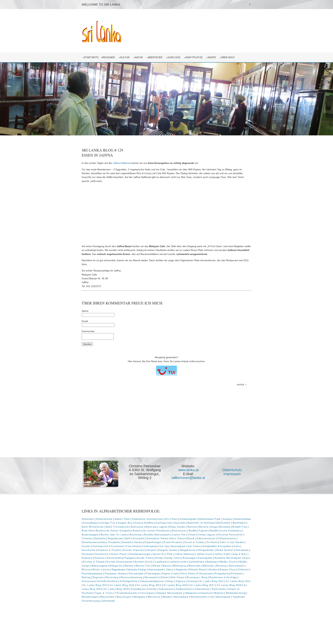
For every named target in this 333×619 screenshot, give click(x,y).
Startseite (91, 57)
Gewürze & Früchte (109, 550)
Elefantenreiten (226, 538)
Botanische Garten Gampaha (113, 530)
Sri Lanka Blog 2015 (149, 585)
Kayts (247, 558)
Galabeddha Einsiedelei (217, 546)
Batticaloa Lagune (157, 527)
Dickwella (138, 538)
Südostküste (166, 589)
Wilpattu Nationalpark (176, 597)
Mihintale (208, 565)
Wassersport (124, 597)
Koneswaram (125, 561)
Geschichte (88, 550)
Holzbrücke (102, 554)
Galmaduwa (150, 546)
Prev (232, 128)
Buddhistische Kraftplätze (226, 530)
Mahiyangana (100, 565)
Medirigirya (180, 565)
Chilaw (191, 534)
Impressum (232, 474)
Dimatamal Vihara (157, 538)
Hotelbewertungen (140, 554)
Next (247, 128)
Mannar (129, 565)
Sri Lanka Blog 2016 (175, 585)
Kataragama (205, 558)
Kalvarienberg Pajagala (121, 558)
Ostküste (243, 569)
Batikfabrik (239, 523)
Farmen (86, 546)
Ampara (227, 519)
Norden (213, 569)
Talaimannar (202, 589)
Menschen (195, 565)
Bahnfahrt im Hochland (201, 523)
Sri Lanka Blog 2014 (122, 585)
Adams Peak (122, 519)
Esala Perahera (173, 542)
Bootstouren (179, 530)
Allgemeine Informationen (147, 519)
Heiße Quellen (224, 550)
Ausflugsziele (163, 523)
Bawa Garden (177, 527)
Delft (128, 538)
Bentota (192, 527)
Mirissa (86, 569)
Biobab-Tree (239, 527)
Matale (156, 565)
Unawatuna (205, 593)
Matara (167, 565)
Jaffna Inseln (205, 554)
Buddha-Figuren (198, 530)
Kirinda (111, 561)
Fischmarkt (117, 546)
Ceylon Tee (178, 534)
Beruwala (224, 527)
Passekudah (136, 573)
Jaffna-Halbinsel (122, 163)
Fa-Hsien (212, 542)
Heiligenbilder (205, 550)
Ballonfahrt (224, 523)
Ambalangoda (188, 519)
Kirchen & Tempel (94, 561)
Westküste (154, 597)
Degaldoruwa (115, 538)
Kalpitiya (87, 558)
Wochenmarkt (199, 597)
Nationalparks (156, 569)
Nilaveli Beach (198, 569)
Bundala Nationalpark (157, 534)
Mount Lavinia (101, 569)
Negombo (181, 569)
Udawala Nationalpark (169, 593)
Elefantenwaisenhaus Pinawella (101, 542)
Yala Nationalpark (220, 597)
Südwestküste (184, 589)
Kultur (125, 57)
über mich (228, 57)
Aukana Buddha (143, 523)
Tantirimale (218, 589)
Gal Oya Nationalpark (173, 546)
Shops (212, 57)
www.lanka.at (188, 470)
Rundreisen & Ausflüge (223, 577)
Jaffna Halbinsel (185, 554)
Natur (139, 57)
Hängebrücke (187, 550)
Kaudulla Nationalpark (228, 558)
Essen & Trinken (195, 542)
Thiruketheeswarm (126, 593)
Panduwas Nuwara (116, 573)
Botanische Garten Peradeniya (151, 530)
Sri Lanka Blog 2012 (238, 581)
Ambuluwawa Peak (209, 519)
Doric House (177, 538)
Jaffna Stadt (222, 554)
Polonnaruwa (205, 573)
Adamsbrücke (104, 519)
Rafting (86, 577)
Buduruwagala (90, 534)
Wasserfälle (107, 597)
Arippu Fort (109, 523)
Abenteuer (156, 57)
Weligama (140, 597)
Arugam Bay (125, 523)
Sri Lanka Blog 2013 (95, 585)
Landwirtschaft (178, 561)
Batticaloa (137, 527)
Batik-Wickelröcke (93, 527)
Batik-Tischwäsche (117, 527)
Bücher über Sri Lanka (114, 534)
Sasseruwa (88, 581)
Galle (236, 546)
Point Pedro (188, 573)
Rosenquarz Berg (196, 577)
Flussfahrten (134, 546)
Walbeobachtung (236, 593)
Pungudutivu (222, 573)
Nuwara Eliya (228, 569)
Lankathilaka (196, 561)
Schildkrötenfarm (107, 581)
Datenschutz (232, 470)
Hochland (87, 554)
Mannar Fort (143, 565)
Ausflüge (174, 57)
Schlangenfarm (129, 581)
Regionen (109, 57)
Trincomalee (146, 593)
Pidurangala (153, 573)
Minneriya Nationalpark (230, 565)
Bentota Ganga (208, 527)
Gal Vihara (194, 546)
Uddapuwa (191, 593)
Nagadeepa (118, 569)
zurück (240, 384)
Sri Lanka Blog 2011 (211, 581)
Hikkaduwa (241, 550)
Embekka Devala (132, 542)
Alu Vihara (171, 519)
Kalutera (100, 558)
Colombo (87, 538)
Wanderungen (90, 597)
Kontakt (139, 561)
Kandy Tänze (173, 558)
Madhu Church (228, 561)
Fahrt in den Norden (232, 542)
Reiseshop (112, 577)
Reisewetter (152, 577)
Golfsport (150, 550)
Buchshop (136, 534)
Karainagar (189, 558)
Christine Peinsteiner (230, 534)
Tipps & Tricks (104, 593)
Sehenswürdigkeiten (152, 581)
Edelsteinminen (206, 538)
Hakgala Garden (168, 550)
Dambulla (99, 538)
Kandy (159, 558)
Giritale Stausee (133, 550)
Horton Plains (119, 554)
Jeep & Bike (239, 554)
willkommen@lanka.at (188, 478)
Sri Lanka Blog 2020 (116, 589)
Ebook (191, 538)
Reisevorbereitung (132, 577)
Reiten (165, 577)
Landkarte (161, 561)
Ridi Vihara (177, 577)
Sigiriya (180, 581)
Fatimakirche (101, 546)
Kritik (149, 561)
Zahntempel (108, 601)
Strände (151, 589)
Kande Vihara (145, 558)
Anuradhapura (91, 523)
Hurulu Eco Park (163, 554)
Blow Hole (88, 530)
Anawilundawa (242, 519)
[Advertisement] (166, 213)
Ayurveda (180, 523)
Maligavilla (116, 565)
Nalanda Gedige (137, 569)
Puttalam (236, 573)
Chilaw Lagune (206, 534)
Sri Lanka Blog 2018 (229, 585)
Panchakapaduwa (92, 573)
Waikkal (219, 593)
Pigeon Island (170, 573)
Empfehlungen (153, 542)
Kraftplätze (194, 57)
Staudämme (138, 589)
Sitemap (192, 581)
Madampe (212, 561)
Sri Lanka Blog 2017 (202, 585)
